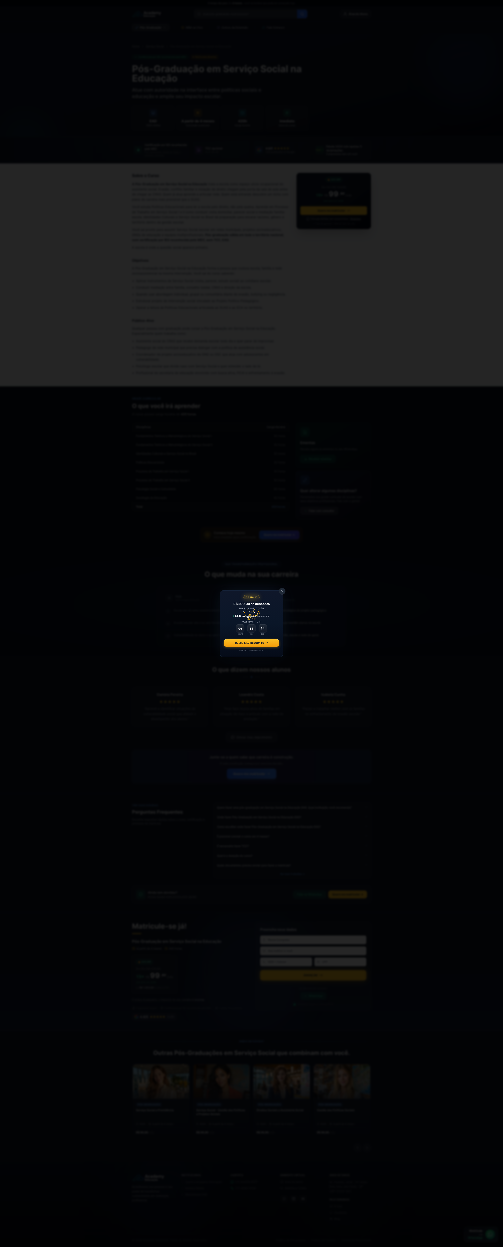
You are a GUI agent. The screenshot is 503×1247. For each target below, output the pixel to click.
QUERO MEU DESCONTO (249, 642)
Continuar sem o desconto (251, 650)
